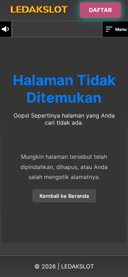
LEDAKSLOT (77, 266)
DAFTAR (100, 9)
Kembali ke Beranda (64, 196)
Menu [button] (121, 29)
